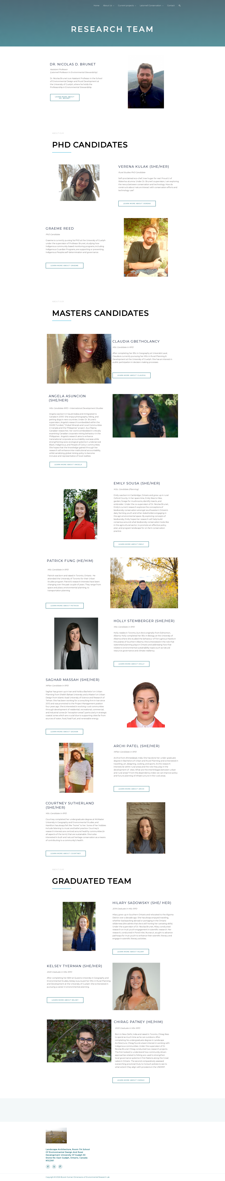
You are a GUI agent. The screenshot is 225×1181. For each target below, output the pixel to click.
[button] (179, 5)
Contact (171, 5)
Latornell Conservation (150, 5)
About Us (107, 5)
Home (96, 5)
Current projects (126, 5)
